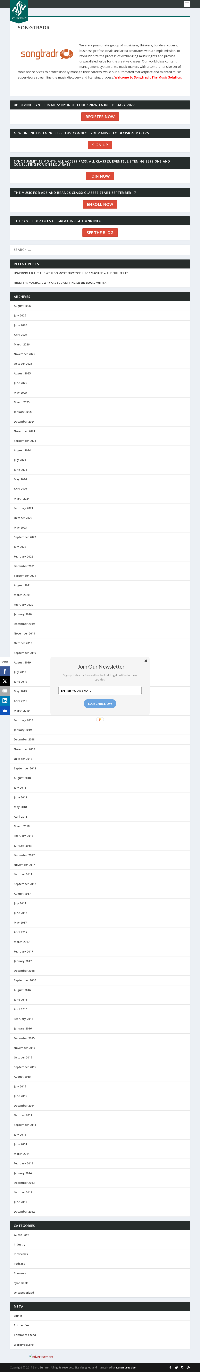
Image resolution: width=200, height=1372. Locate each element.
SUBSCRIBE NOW (100, 703)
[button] (101, 666)
